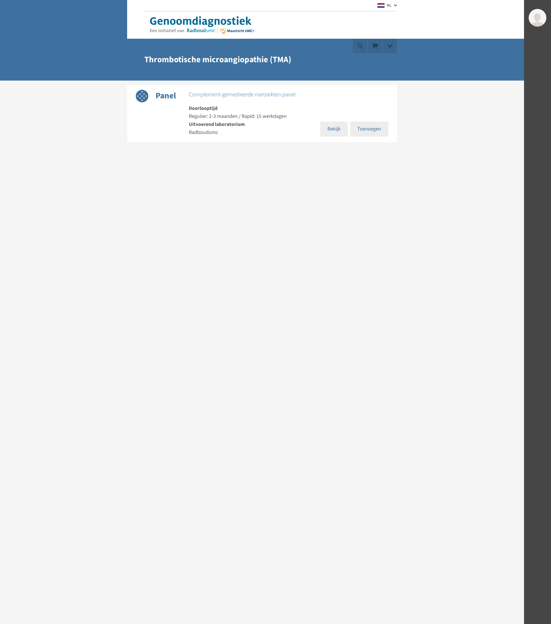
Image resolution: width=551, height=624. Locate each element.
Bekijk (334, 128)
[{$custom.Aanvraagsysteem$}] (200, 25)
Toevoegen (369, 128)
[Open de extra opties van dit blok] (390, 46)
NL (389, 5)
